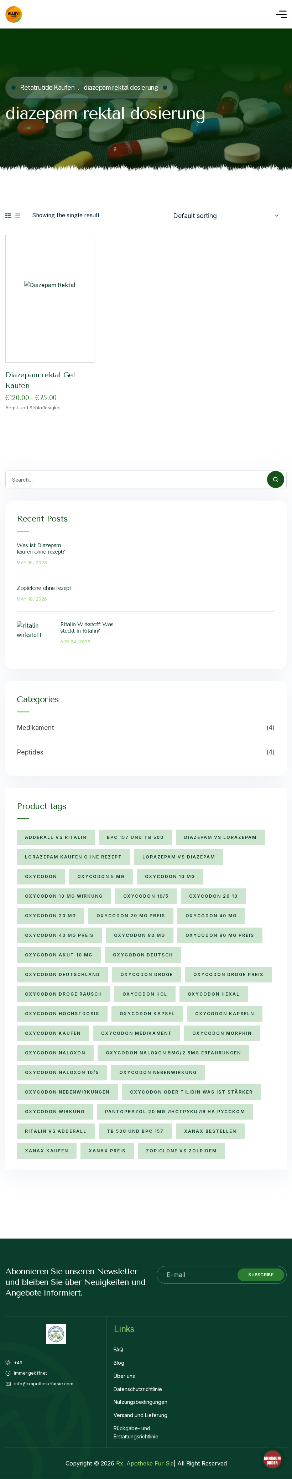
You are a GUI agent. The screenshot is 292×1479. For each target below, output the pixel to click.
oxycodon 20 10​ (213, 896)
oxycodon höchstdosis (62, 1013)
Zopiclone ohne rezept (44, 588)
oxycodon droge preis (228, 974)
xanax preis (107, 1150)
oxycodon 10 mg (170, 876)
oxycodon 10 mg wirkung (64, 896)
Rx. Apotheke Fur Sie (145, 1463)
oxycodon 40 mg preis (59, 935)
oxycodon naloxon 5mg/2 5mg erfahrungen (173, 1052)
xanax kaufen (46, 1150)
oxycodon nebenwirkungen (67, 1092)
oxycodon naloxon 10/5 (62, 1072)
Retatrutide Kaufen (47, 87)
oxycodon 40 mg (211, 915)
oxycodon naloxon (55, 1052)
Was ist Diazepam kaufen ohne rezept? (41, 548)
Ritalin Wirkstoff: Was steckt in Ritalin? (86, 627)
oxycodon (41, 876)
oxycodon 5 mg (101, 876)
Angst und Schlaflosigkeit (33, 407)
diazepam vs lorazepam (220, 837)
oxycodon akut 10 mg (59, 955)
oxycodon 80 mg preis (220, 935)
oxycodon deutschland (62, 974)
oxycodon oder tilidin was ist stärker (191, 1092)
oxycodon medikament (136, 1033)
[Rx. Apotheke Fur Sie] (13, 14)
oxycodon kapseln (224, 1013)
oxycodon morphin (222, 1033)
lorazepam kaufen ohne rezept (73, 857)
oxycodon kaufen (53, 1033)
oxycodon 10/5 (146, 896)
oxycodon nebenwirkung (158, 1072)
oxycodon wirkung (55, 1111)
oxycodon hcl (144, 994)
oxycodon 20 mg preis (131, 915)
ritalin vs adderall (56, 1131)
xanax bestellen (210, 1131)
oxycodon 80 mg (139, 935)
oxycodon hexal (214, 994)
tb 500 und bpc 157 (135, 1131)
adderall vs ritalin (56, 837)
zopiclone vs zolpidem (181, 1150)
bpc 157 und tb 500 (135, 837)
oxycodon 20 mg (50, 915)
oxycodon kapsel (147, 1013)
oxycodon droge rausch (63, 994)
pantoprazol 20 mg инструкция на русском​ (175, 1111)
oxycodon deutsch (143, 955)
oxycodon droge (146, 974)
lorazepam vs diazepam (178, 857)
